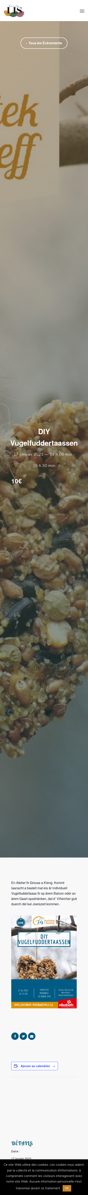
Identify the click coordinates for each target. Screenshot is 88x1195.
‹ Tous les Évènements (44, 43)
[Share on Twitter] (23, 1036)
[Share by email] (31, 1036)
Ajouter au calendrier (35, 1066)
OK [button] (67, 1188)
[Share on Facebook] (15, 1036)
